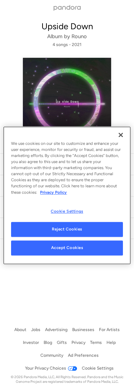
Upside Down (67, 26)
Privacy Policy (53, 192)
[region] (66, 195)
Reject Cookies (67, 229)
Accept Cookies (67, 247)
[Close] (121, 135)
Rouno (79, 36)
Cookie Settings (67, 211)
